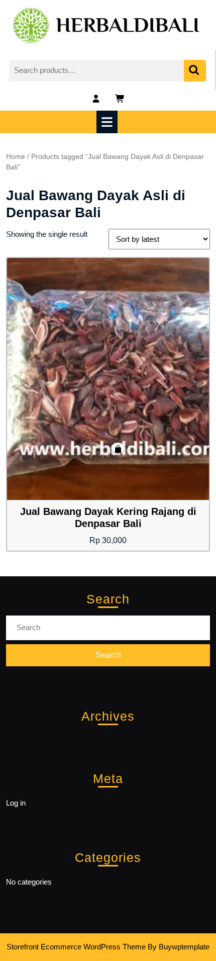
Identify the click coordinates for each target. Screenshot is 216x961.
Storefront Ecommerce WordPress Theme (76, 946)
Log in (16, 803)
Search (195, 70)
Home (15, 156)
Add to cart (118, 448)
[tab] (108, 122)
